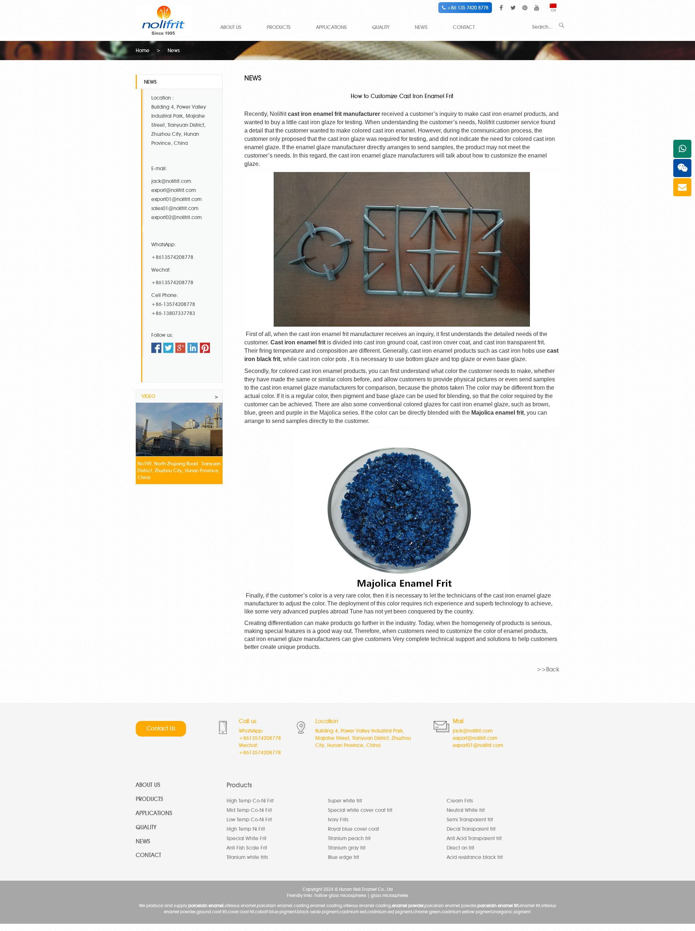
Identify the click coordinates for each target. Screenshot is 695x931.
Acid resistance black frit (475, 857)
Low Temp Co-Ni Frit (249, 820)
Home (142, 50)
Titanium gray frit (347, 848)
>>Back (548, 669)
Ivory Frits (338, 820)
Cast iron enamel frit (297, 342)
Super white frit (345, 801)
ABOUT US (230, 27)
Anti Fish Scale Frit (247, 848)
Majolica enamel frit (497, 413)
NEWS (421, 27)
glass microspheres (389, 895)
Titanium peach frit (349, 838)
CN (553, 10)
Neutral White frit (466, 810)
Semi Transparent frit (470, 820)
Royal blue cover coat (353, 829)
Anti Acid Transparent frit (474, 838)
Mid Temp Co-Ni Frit (249, 810)
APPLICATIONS (331, 27)
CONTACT (464, 27)
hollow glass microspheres (340, 895)
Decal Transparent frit (471, 829)
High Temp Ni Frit (246, 829)
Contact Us (161, 728)
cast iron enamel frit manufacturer (334, 114)
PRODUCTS (279, 27)
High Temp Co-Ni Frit (250, 801)
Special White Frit (246, 838)
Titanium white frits (247, 857)
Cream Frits (460, 801)
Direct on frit (460, 848)
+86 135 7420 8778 (467, 8)
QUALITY (380, 27)
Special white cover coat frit (360, 810)
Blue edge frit (343, 857)
